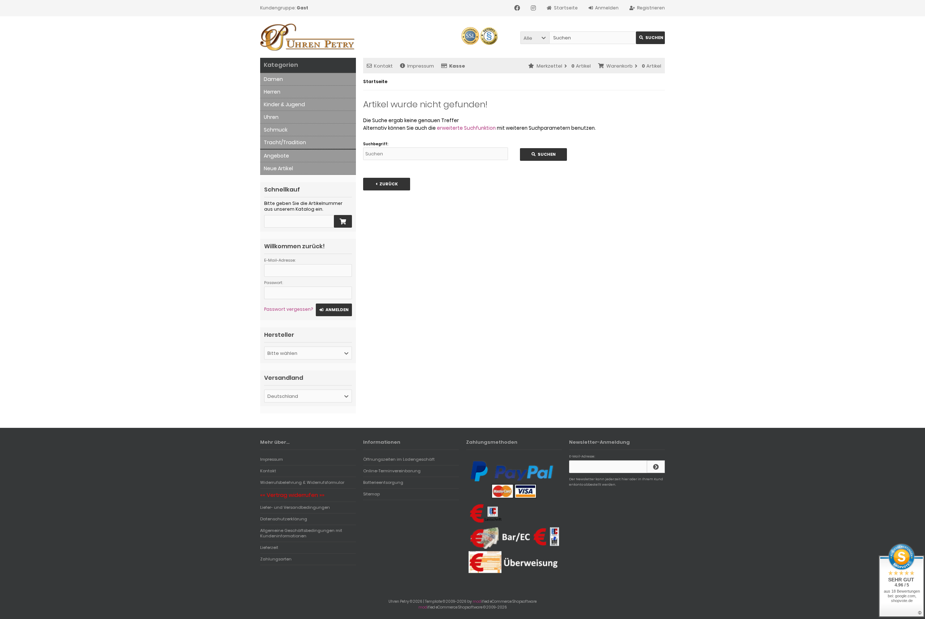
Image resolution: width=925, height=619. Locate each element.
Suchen (650, 37)
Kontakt (383, 66)
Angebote (276, 155)
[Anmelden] (655, 467)
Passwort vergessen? (288, 309)
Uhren (271, 117)
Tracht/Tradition (285, 142)
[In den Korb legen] (343, 221)
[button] (534, 37)
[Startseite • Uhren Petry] (308, 37)
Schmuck (276, 129)
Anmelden (333, 310)
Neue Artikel (278, 168)
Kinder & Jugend (284, 104)
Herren (272, 91)
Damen (273, 79)
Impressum (420, 66)
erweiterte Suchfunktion (466, 128)
